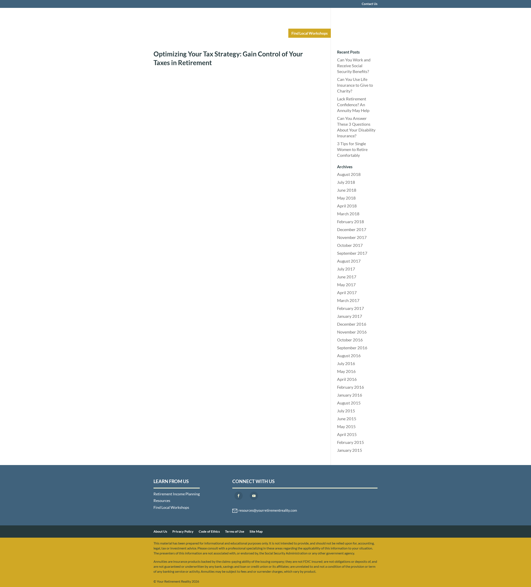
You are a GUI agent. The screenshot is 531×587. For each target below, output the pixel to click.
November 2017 (352, 237)
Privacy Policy (183, 531)
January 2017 (349, 316)
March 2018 (348, 213)
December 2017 (351, 229)
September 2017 (352, 253)
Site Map (256, 531)
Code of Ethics (209, 531)
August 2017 (349, 260)
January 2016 (349, 394)
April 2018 (347, 205)
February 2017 (350, 308)
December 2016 (351, 324)
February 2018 (350, 221)
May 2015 (346, 426)
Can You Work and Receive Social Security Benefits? (353, 65)
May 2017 (346, 284)
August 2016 (349, 355)
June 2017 (346, 276)
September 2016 (352, 347)
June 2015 (346, 418)
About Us (160, 531)
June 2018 (346, 190)
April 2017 (347, 292)
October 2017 (350, 245)
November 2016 (352, 331)
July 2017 (346, 268)
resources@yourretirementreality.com (268, 510)
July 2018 (346, 182)
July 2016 (346, 363)
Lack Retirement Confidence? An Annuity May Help (353, 104)
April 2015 (347, 434)
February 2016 (350, 387)
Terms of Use (234, 531)
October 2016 (350, 339)
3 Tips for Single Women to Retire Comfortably (352, 149)
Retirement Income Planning (227, 33)
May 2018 (346, 197)
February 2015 (350, 442)
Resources (271, 33)
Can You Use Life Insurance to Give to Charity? (355, 85)
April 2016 (347, 379)
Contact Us (370, 4)
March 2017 (348, 300)
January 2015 (349, 450)
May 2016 (346, 371)
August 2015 (349, 402)
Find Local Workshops (309, 33)
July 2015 (346, 410)
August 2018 (349, 174)
